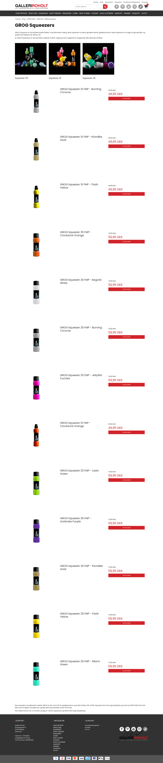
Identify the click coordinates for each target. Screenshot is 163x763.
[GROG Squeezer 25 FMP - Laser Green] (36, 488)
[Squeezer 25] (98, 59)
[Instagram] (134, 6)
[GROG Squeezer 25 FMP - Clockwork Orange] (36, 250)
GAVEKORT (136, 13)
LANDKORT (119, 13)
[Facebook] (116, 6)
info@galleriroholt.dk (22, 738)
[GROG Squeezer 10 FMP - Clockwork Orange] (36, 441)
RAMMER (127, 13)
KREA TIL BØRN (84, 13)
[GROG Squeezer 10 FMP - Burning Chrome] (36, 107)
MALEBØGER (43, 13)
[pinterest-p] (122, 6)
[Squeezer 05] (31, 59)
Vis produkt (126, 98)
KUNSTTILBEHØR (55, 13)
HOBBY (75, 13)
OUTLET (144, 13)
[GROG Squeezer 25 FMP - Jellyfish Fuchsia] (36, 393)
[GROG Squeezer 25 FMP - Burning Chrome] (36, 345)
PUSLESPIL (94, 13)
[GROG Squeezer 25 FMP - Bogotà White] (36, 298)
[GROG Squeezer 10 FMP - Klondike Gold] (36, 155)
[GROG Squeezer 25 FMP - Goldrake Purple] (36, 536)
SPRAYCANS (32, 13)
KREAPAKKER (66, 13)
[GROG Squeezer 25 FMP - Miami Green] (36, 679)
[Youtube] (128, 6)
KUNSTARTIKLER (21, 13)
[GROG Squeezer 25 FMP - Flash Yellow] (36, 632)
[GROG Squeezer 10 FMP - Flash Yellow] (36, 202)
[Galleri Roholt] (31, 6)
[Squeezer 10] (64, 59)
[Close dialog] (158, 703)
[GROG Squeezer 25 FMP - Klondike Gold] (36, 584)
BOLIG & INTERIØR (106, 13)
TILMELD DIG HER (127, 754)
